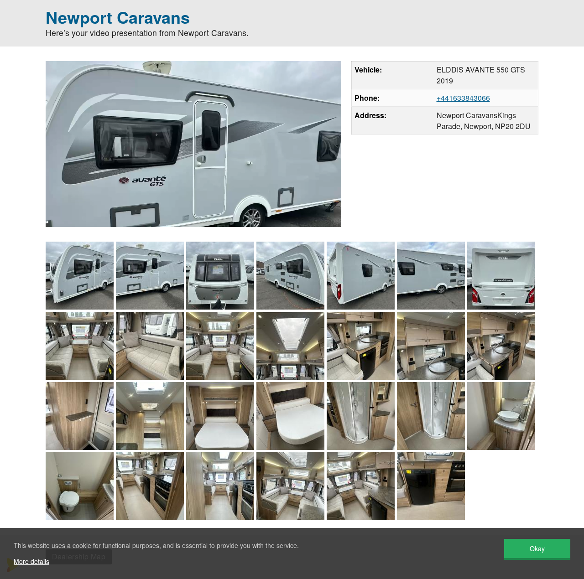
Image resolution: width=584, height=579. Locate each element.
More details (31, 561)
